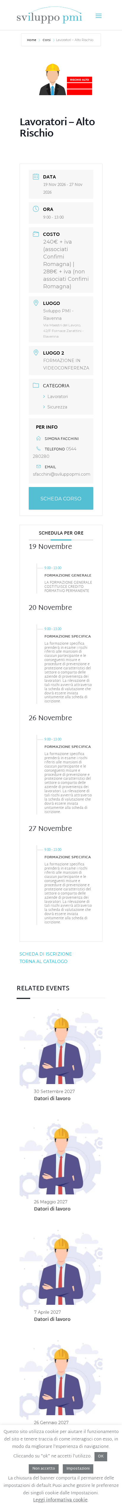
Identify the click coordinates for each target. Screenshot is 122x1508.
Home (32, 40)
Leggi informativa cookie (60, 1500)
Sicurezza (57, 407)
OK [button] (101, 1456)
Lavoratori (57, 396)
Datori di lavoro (52, 1099)
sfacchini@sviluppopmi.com (61, 474)
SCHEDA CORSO (61, 499)
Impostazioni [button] (78, 1468)
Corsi (47, 40)
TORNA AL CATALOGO (44, 961)
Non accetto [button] (43, 1468)
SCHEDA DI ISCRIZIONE (46, 954)
